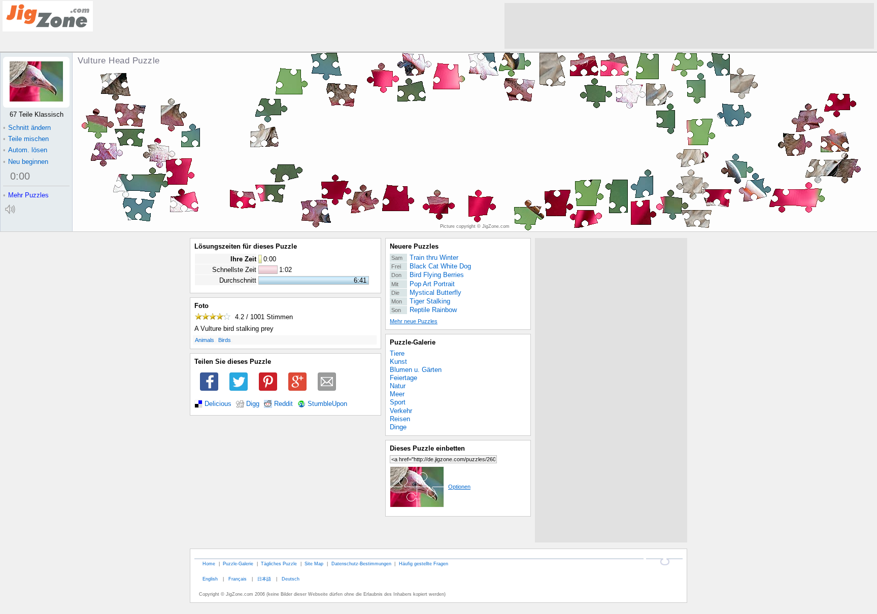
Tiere (397, 353)
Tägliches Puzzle (279, 563)
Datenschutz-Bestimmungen (361, 563)
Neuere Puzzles (414, 246)
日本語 (264, 579)
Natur (398, 386)
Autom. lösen (25, 150)
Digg (252, 403)
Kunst (398, 361)
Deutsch (290, 579)
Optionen (459, 487)
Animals (204, 340)
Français (237, 579)
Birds (224, 340)
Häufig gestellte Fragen (423, 563)
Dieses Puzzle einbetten (427, 448)
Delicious (218, 403)
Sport (398, 402)
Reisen (400, 419)
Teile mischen (26, 139)
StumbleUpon (327, 403)
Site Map (314, 563)
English (210, 579)
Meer (397, 394)
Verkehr (401, 411)
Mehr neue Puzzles (413, 321)
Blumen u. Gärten (416, 369)
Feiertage (403, 378)
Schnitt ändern (27, 127)
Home (209, 563)
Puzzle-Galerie (412, 342)
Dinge (398, 427)
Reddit (283, 403)
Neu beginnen (25, 161)
